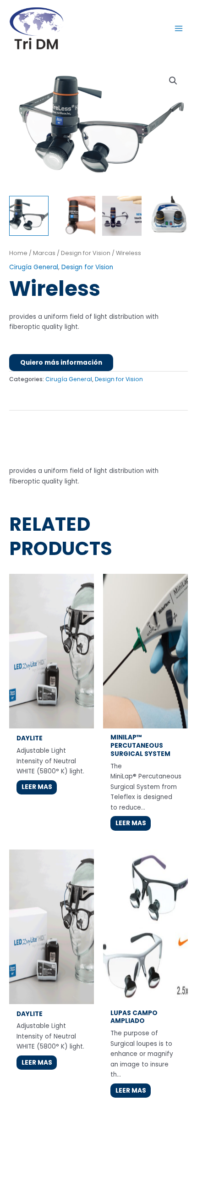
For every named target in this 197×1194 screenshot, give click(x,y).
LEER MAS (37, 787)
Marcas (44, 253)
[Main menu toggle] (179, 28)
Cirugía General (33, 267)
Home (18, 253)
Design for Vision (85, 253)
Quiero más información (61, 362)
